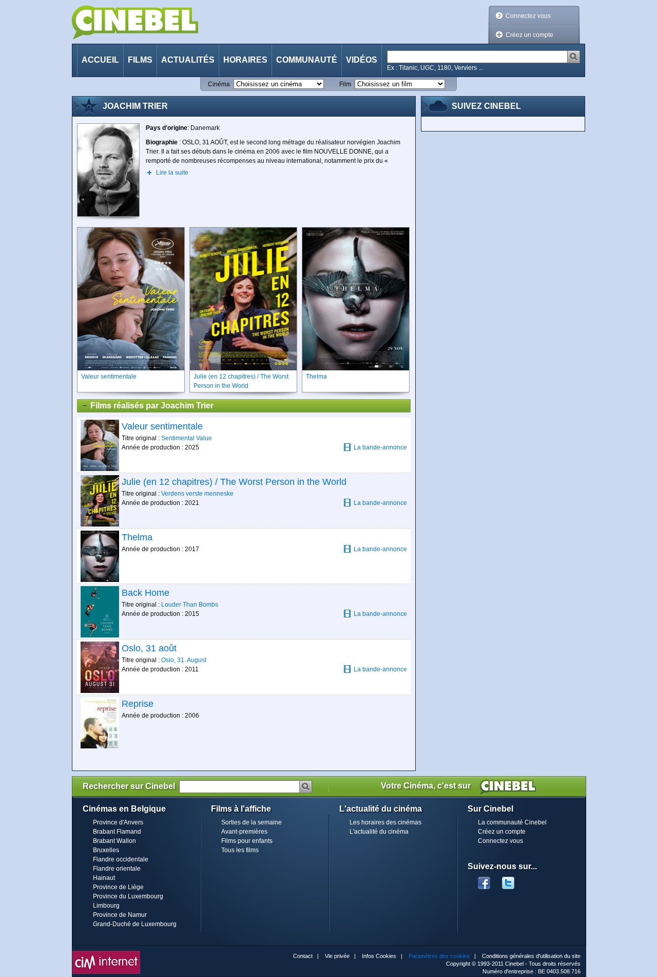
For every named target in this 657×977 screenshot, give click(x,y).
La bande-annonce (380, 447)
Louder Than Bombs (189, 604)
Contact (303, 956)
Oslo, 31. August (183, 660)
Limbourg (106, 905)
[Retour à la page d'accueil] (135, 22)
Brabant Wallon (114, 840)
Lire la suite (172, 172)
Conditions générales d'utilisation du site (531, 956)
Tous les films (240, 850)
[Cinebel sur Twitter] (513, 880)
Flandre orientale (117, 868)
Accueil (100, 59)
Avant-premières (244, 831)
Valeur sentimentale (162, 426)
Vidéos (361, 59)
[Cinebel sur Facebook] (484, 880)
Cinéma (219, 84)
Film (345, 84)
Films (140, 59)
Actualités (188, 59)
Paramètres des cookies (439, 956)
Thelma (137, 537)
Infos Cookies (379, 956)
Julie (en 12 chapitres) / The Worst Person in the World (234, 482)
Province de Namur (120, 914)
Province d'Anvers (118, 822)
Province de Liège (118, 887)
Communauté (306, 59)
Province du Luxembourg (128, 896)
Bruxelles (106, 850)
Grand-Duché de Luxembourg (135, 924)
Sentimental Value (186, 438)
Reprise (137, 704)
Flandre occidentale (120, 859)
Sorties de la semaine (251, 822)
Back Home (145, 593)
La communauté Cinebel (512, 822)
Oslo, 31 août (149, 648)
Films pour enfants (247, 840)
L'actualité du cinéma (379, 831)
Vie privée (337, 956)
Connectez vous (528, 16)
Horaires (245, 59)
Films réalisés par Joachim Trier (152, 405)
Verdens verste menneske (197, 493)
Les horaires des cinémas (385, 822)
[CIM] (106, 953)
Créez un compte (529, 35)
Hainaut (104, 877)
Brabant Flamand (117, 831)
